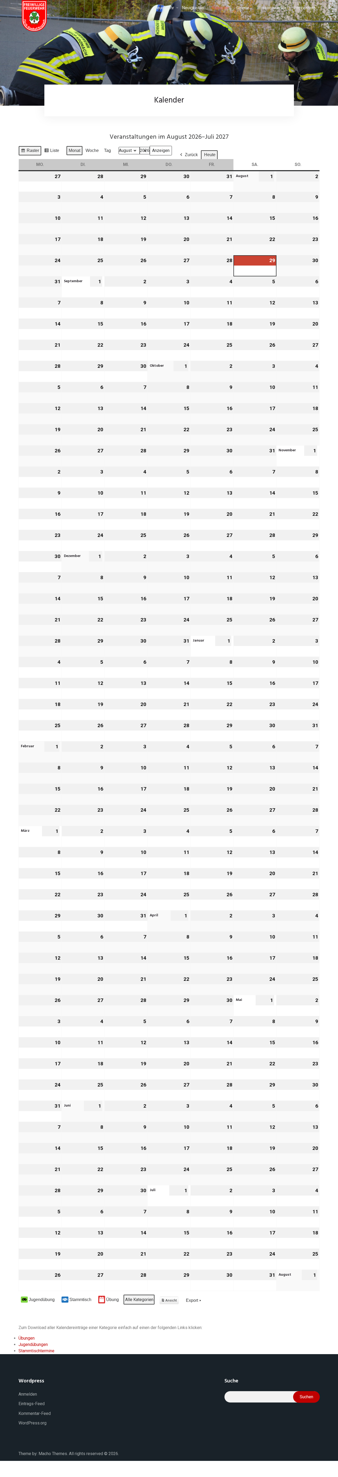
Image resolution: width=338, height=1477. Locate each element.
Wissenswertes (272, 7)
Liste (51, 151)
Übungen (26, 1338)
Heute (209, 154)
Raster (30, 151)
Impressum (305, 7)
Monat (74, 150)
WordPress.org (32, 1422)
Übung (112, 1299)
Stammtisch (80, 1299)
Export (192, 1300)
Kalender (220, 7)
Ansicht (170, 1301)
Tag (107, 150)
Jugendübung (42, 1299)
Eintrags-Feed (31, 1403)
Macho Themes (53, 1453)
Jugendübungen (33, 1344)
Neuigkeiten (193, 7)
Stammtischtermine (36, 1350)
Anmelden (27, 1394)
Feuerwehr (164, 7)
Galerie (242, 7)
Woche (92, 150)
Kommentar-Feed (34, 1413)
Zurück (191, 154)
